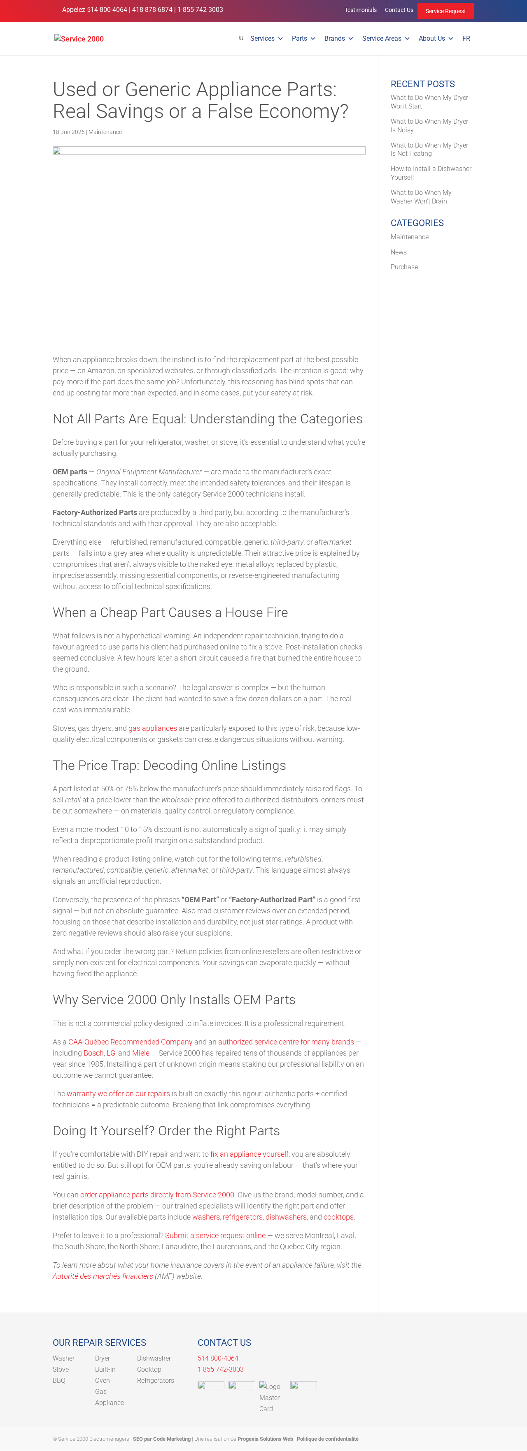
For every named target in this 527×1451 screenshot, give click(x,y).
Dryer (102, 1358)
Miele (140, 1053)
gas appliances (152, 728)
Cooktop (149, 1369)
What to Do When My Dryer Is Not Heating (429, 149)
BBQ (59, 1380)
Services (262, 38)
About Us (432, 38)
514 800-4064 (218, 1358)
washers (206, 1217)
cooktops (339, 1217)
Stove (61, 1369)
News (399, 252)
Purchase (404, 267)
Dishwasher (154, 1358)
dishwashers (286, 1217)
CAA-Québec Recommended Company (130, 1041)
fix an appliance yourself (249, 1154)
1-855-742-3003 (200, 10)
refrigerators (243, 1217)
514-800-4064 (107, 10)
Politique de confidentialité (328, 1439)
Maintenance (105, 132)
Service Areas (381, 38)
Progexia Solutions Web (265, 1439)
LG (111, 1053)
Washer (64, 1358)
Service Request (446, 11)
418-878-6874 (152, 10)
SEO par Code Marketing (162, 1439)
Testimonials (361, 10)
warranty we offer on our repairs (118, 1093)
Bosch (94, 1053)
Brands (334, 38)
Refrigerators (155, 1380)
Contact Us (399, 10)
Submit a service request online (215, 1235)
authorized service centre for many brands (286, 1041)
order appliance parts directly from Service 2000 (157, 1194)
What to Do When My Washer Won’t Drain (421, 197)
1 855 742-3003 (221, 1369)
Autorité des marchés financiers (103, 1276)
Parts (299, 38)
